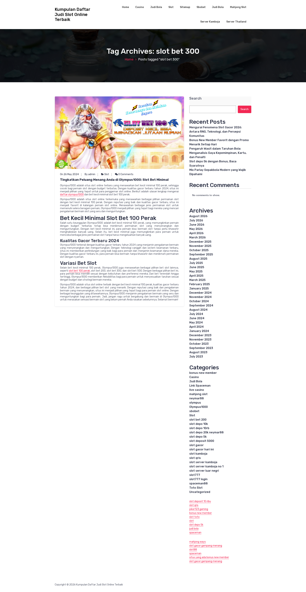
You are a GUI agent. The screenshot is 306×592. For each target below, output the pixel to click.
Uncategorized (199, 492)
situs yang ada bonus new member (209, 557)
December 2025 (200, 241)
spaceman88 (198, 483)
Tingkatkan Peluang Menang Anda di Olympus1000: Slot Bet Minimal (114, 180)
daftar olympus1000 (72, 194)
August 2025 (198, 258)
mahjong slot (198, 394)
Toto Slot (196, 487)
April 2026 (196, 233)
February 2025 (199, 284)
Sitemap (185, 7)
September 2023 (201, 348)
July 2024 (196, 314)
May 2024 (196, 322)
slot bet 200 (197, 419)
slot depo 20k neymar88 (206, 432)
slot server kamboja (203, 462)
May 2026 (196, 229)
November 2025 (200, 246)
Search (195, 98)
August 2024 (198, 309)
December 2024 (200, 292)
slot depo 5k (198, 436)
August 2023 (198, 352)
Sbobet (201, 7)
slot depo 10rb (199, 428)
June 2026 (196, 224)
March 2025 (197, 280)
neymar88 (196, 398)
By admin (90, 174)
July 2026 (196, 220)
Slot (171, 7)
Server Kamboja (210, 21)
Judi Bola (156, 7)
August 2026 (198, 216)
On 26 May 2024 (69, 174)
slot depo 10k (198, 424)
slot (191, 520)
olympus (195, 402)
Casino (139, 7)
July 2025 (196, 263)
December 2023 (200, 335)
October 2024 (199, 301)
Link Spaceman (200, 385)
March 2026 (197, 237)
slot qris (195, 458)
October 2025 (199, 250)
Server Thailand (236, 21)
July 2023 (196, 356)
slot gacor (196, 445)
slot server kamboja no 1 (206, 466)
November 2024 (200, 297)
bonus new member (203, 373)
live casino (196, 390)
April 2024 (196, 326)
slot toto (194, 516)
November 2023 (200, 339)
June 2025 (196, 267)
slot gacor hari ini (201, 449)
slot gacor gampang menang (205, 545)
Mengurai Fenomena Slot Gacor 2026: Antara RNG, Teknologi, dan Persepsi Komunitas (215, 132)
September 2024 (201, 305)
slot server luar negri (204, 470)
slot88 (193, 549)
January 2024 (199, 331)
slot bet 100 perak (79, 270)
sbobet (194, 411)
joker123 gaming (198, 509)
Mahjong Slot (238, 7)
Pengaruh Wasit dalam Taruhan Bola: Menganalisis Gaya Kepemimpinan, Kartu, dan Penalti (217, 153)
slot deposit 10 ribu (200, 501)
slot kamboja (198, 453)
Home (125, 7)
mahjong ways (197, 541)
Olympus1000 (198, 407)
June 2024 (196, 318)
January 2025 (199, 288)
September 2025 (201, 254)
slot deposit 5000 (201, 441)
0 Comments (125, 174)
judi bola (194, 528)
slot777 (194, 475)
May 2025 (196, 271)
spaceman (195, 532)
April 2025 (196, 275)
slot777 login (198, 479)
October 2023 (199, 343)
